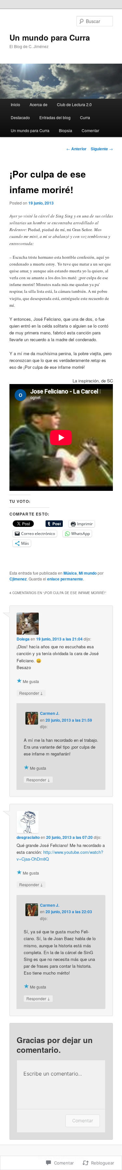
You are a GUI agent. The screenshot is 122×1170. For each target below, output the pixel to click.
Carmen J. (49, 713)
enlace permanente (65, 579)
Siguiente (102, 149)
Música (70, 573)
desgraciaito (28, 837)
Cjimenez (18, 579)
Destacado (20, 117)
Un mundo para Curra (49, 37)
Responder (31, 693)
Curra (85, 117)
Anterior (76, 149)
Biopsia (65, 130)
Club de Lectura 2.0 (74, 104)
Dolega (23, 639)
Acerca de (38, 104)
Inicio (15, 104)
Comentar (90, 130)
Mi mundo (88, 573)
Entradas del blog (55, 117)
